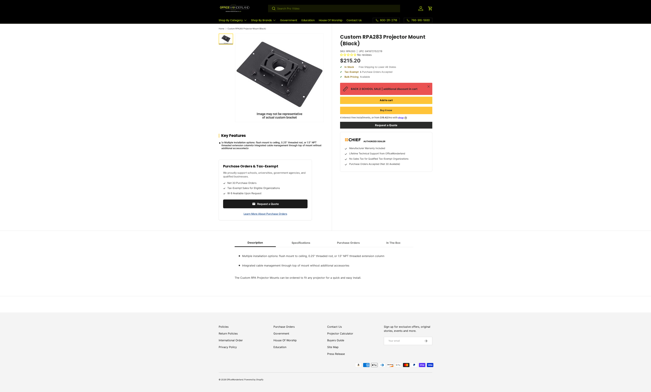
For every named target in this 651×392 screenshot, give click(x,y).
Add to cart (386, 100)
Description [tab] (255, 242)
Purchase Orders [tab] (348, 242)
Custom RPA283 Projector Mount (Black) (247, 29)
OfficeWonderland (234, 379)
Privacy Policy (228, 347)
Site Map (333, 347)
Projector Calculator (340, 333)
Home (221, 29)
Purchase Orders (284, 326)
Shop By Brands (261, 20)
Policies (224, 326)
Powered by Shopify (253, 379)
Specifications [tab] (301, 242)
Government (288, 20)
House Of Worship (330, 20)
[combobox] (334, 8)
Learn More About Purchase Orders (265, 213)
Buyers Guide (335, 340)
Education (308, 20)
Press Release (336, 354)
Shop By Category (231, 20)
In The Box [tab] (393, 242)
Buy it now (386, 110)
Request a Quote (386, 125)
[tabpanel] (325, 265)
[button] (430, 8)
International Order (231, 340)
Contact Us (354, 20)
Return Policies (228, 333)
